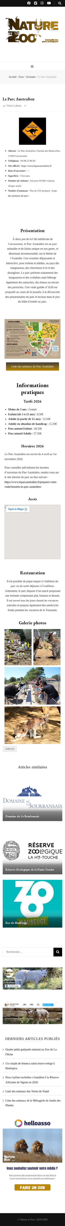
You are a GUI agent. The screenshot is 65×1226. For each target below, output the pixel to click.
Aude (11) (9, 749)
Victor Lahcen (14, 105)
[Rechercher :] (26, 951)
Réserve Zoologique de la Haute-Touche (29, 869)
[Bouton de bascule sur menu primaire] (32, 66)
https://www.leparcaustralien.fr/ (36, 166)
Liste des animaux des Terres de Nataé (27, 1091)
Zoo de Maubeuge (16, 923)
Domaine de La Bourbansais (22, 816)
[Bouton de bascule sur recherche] (59, 3)
